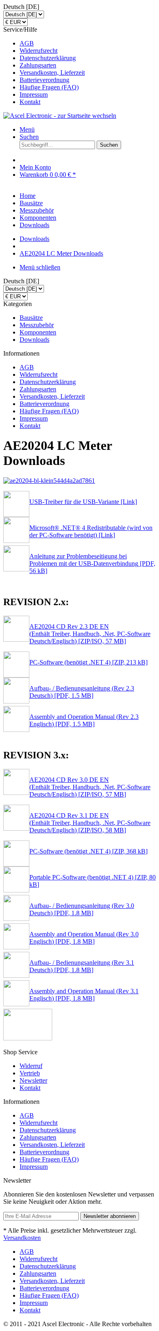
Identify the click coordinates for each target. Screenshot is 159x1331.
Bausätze (31, 317)
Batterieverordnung (44, 79)
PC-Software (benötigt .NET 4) (69, 662)
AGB (27, 43)
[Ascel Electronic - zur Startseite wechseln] (59, 115)
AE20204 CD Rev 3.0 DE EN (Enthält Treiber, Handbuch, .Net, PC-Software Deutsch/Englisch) (89, 787)
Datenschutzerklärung (48, 57)
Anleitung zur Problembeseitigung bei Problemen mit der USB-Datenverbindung (83, 560)
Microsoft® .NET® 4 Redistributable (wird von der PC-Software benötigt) (90, 531)
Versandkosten (22, 1237)
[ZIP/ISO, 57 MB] (101, 641)
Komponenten (38, 332)
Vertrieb (30, 1073)
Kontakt (30, 101)
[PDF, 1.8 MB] (73, 913)
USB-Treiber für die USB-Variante (74, 501)
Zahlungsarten (38, 65)
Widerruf (31, 1065)
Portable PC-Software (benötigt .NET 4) (81, 877)
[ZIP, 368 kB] (129, 851)
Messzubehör (37, 324)
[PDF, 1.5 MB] (73, 695)
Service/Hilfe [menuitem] (44, 65)
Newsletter (33, 1080)
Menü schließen (40, 267)
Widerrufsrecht (38, 50)
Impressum (34, 94)
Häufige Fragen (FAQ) (49, 87)
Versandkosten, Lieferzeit (52, 72)
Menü (27, 129)
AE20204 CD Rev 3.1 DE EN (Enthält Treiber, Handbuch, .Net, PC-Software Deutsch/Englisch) (89, 823)
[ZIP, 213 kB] (129, 662)
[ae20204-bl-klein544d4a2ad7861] (49, 480)
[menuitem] (88, 43)
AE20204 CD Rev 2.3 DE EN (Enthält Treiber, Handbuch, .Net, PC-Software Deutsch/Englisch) (89, 634)
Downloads (34, 339)
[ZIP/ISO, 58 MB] (101, 830)
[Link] (128, 501)
